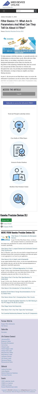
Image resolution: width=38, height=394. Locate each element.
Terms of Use (33, 390)
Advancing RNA (5, 339)
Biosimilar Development (7, 343)
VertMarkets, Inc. (16, 390)
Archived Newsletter (6, 369)
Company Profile (8, 227)
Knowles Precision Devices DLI (14, 31)
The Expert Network (6, 375)
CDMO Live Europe (6, 385)
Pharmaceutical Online (7, 362)
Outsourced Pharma (6, 360)
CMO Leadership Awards (7, 381)
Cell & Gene (4, 345)
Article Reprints (5, 371)
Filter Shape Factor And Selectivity (11, 306)
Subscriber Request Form (17, 391)
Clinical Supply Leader (7, 349)
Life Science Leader (6, 358)
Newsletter (4, 332)
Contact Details (7, 224)
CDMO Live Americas (7, 383)
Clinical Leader (5, 347)
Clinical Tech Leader (6, 350)
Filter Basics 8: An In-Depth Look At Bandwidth (14, 259)
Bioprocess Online (6, 341)
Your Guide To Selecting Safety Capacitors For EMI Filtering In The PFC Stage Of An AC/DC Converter (19, 301)
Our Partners (4, 326)
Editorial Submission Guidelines (9, 373)
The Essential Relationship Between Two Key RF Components (19, 313)
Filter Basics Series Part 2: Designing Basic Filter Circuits (18, 297)
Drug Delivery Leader (6, 354)
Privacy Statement (7, 391)
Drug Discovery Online (7, 352)
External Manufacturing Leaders (9, 387)
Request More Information (8, 324)
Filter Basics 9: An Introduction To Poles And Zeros (16, 288)
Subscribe (10, 7)
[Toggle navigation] (3, 11)
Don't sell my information (29, 391)
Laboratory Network (6, 356)
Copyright (4, 390)
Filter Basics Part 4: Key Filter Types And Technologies (17, 310)
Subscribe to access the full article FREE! (19, 103)
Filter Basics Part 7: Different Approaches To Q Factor (17, 268)
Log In (4, 7)
